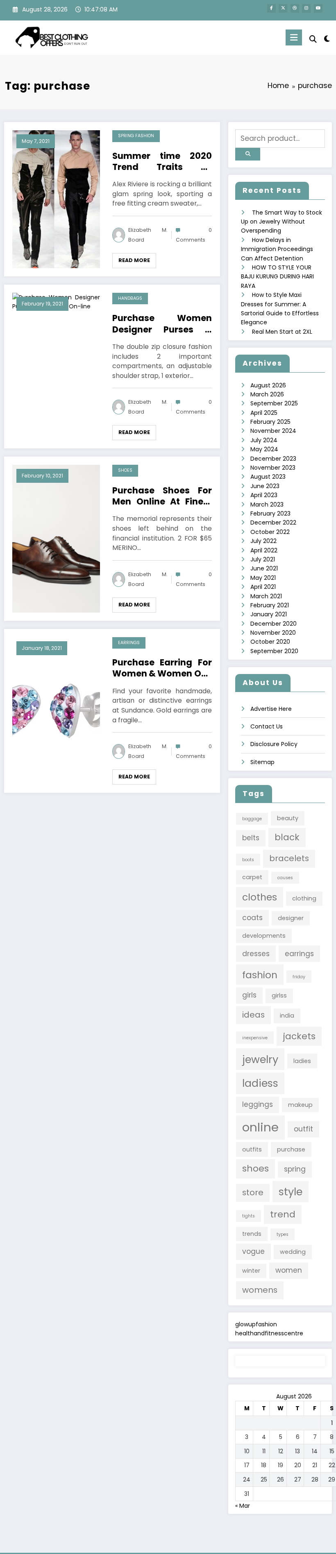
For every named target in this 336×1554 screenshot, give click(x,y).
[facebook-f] (271, 8)
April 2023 (263, 495)
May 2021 (263, 578)
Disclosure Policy (273, 744)
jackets (299, 1036)
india (287, 1015)
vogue (253, 1251)
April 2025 (263, 413)
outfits (252, 1149)
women (288, 1270)
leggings (257, 1104)
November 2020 (273, 633)
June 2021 (264, 568)
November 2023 (272, 468)
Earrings (129, 643)
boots (248, 860)
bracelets (289, 858)
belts (250, 838)
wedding (293, 1252)
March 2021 (266, 596)
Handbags (130, 298)
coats (252, 918)
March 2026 (267, 394)
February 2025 (270, 422)
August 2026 (268, 385)
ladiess (260, 1083)
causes (285, 878)
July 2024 (263, 440)
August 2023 (268, 477)
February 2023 (270, 513)
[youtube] (318, 8)
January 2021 (268, 614)
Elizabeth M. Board (148, 234)
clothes (259, 897)
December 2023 (273, 459)
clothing (304, 898)
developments (264, 936)
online (260, 1127)
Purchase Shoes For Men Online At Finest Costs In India (162, 496)
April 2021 (263, 587)
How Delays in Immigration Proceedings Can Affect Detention (277, 249)
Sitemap (262, 762)
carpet (252, 877)
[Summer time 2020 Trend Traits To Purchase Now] (56, 199)
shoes (255, 1168)
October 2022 (270, 532)
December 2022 (273, 522)
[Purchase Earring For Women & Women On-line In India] (56, 710)
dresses (256, 954)
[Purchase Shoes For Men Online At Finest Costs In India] (56, 538)
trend (282, 1214)
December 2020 (273, 624)
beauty (287, 818)
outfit (303, 1129)
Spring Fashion (136, 136)
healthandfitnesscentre (269, 1333)
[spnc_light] (326, 38)
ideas (253, 1014)
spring (295, 1169)
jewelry (260, 1059)
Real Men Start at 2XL (282, 332)
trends (251, 1234)
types (282, 1234)
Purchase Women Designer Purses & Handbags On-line (162, 323)
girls (249, 995)
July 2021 (262, 559)
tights (248, 1216)
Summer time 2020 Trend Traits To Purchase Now (162, 161)
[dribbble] (295, 8)
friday (299, 977)
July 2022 (263, 541)
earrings (299, 954)
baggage (252, 819)
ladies (302, 1061)
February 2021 (269, 605)
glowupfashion (256, 1324)
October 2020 (270, 642)
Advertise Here (271, 709)
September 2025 (274, 403)
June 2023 (264, 486)
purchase (291, 1149)
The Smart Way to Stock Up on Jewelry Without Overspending (281, 221)
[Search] (313, 39)
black (287, 837)
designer (291, 918)
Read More (134, 260)
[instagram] (306, 8)
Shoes (125, 470)
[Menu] (294, 37)
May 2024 (264, 449)
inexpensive (255, 1038)
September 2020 (274, 651)
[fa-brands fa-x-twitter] (283, 8)
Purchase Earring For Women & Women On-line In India (162, 668)
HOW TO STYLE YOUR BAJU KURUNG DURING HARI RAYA (277, 276)
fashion (259, 975)
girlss (279, 995)
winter (251, 1271)
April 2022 (263, 550)
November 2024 (273, 431)
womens (259, 1290)
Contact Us (266, 726)
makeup (300, 1105)
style (290, 1191)
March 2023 (267, 504)
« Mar (242, 1506)
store (252, 1192)
